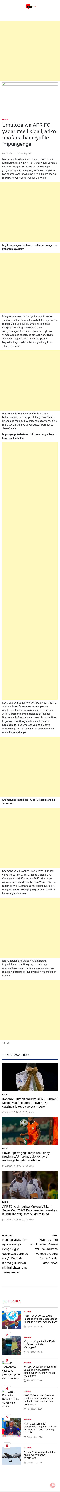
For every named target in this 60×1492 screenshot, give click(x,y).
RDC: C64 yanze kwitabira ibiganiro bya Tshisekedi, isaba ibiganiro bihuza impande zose (40, 1319)
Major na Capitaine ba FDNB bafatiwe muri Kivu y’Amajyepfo (39, 1344)
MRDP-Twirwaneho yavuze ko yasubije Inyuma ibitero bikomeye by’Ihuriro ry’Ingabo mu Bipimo (40, 1371)
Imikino (5, 119)
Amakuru (27, 1312)
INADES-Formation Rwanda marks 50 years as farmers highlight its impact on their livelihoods (39, 1400)
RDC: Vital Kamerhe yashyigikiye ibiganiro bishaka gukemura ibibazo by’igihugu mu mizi (40, 1428)
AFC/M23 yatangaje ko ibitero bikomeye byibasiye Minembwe (40, 1455)
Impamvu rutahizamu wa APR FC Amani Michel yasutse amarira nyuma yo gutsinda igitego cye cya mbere (29, 1102)
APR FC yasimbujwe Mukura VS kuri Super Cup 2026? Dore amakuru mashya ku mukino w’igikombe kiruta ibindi (29, 1210)
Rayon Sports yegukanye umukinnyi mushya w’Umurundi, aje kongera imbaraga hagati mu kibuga (26, 1156)
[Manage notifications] (52, 1485)
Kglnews (28, 153)
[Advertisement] (30, 51)
